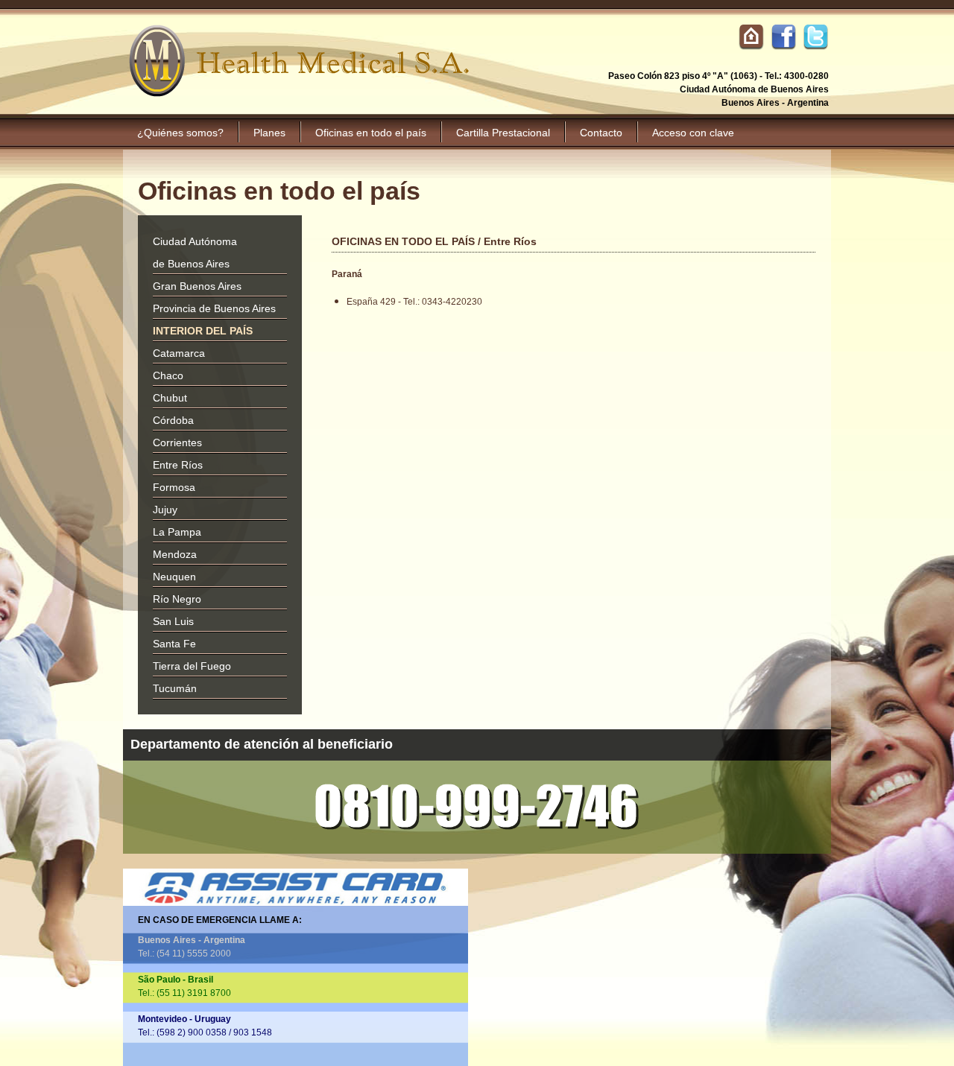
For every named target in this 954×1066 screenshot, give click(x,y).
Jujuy (165, 509)
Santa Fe (174, 644)
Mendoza (175, 554)
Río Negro (177, 599)
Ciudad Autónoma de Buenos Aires (195, 252)
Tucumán (175, 688)
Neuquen (174, 577)
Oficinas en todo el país (370, 133)
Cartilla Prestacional (503, 133)
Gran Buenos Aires (197, 286)
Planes (269, 133)
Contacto (601, 133)
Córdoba (173, 420)
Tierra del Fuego (192, 666)
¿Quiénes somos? (180, 133)
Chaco (168, 375)
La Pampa (177, 532)
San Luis (173, 621)
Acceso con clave (693, 133)
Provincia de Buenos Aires (214, 308)
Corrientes (177, 442)
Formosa (174, 487)
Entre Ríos (178, 465)
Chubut (170, 398)
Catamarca (179, 353)
